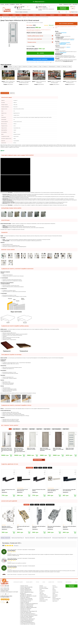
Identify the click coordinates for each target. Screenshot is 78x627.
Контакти (2, 4)
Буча (20, 66)
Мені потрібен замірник (40, 59)
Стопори (37, 504)
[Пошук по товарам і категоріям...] (59, 12)
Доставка (7, 4)
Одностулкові (19, 121)
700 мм (17, 108)
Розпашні (15, 121)
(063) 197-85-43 (41, 84)
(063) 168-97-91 (71, 84)
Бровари (10, 66)
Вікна (21, 15)
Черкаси (58, 66)
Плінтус (60, 15)
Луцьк (18, 68)
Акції (21, 4)
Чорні (36, 467)
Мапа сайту (42, 593)
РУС (74, 6)
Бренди (68, 15)
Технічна (44, 117)
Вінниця (45, 66)
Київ (6, 66)
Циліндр (42, 504)
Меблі (27, 15)
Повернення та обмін (67, 4)
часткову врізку (62, 44)
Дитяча (22, 117)
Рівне (70, 66)
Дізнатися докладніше (48, 56)
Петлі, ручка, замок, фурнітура (35, 39)
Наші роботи (75, 4)
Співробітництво (43, 594)
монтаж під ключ (62, 43)
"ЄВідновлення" (63, 52)
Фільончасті (16, 106)
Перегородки (43, 15)
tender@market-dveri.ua (68, 61)
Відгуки (60, 4)
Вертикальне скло (17, 113)
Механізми (26, 504)
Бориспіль (25, 66)
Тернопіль (12, 68)
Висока (15, 142)
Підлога (52, 15)
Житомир (64, 66)
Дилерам (41, 585)
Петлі (32, 504)
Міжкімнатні (5, 15)
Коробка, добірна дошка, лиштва (35, 35)
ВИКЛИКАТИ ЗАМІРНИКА (63, 8)
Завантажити (39, 459)
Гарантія (41, 592)
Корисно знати (55, 592)
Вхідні (14, 15)
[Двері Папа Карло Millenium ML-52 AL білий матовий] (13, 32)
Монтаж (17, 4)
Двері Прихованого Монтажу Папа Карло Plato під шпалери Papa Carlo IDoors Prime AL (19, 450)
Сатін (40, 467)
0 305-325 (20, 6)
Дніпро (35, 66)
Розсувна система (32, 42)
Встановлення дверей (44, 588)
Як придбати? (12, 4)
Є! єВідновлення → (39, 1)
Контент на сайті (56, 599)
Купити (42, 53)
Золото (50, 467)
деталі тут (72, 39)
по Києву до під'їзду (60, 37)
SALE (74, 15)
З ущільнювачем (16, 140)
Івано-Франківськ (4, 68)
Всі (2, 66)
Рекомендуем (29, 467)
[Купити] (11, 455)
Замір (41, 589)
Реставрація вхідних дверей (45, 597)
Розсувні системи (50, 504)
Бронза (44, 467)
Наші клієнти (55, 594)
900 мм (23, 108)
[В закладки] (53, 62)
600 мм (15, 108)
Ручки (34, 15)
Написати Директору (57, 598)
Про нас (54, 585)
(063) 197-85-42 (25, 84)
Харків (30, 66)
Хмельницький (52, 66)
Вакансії (54, 597)
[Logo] (7, 9)
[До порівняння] (51, 62)
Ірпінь (15, 66)
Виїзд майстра (58, 33)
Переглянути (4, 492)
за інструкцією (63, 32)
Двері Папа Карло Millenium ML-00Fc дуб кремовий (45, 449)
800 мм (20, 108)
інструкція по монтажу (65, 42)
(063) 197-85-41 (10, 84)
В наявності (15, 100)
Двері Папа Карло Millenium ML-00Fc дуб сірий (58, 449)
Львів (40, 66)
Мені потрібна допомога (66, 23)
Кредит (54, 593)
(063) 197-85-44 (56, 84)
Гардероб (36, 117)
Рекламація (42, 598)
